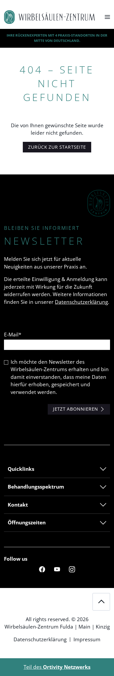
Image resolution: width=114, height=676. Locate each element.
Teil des (57, 667)
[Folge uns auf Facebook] (41, 569)
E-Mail (12, 334)
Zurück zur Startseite (57, 147)
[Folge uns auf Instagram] (71, 569)
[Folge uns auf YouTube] (57, 569)
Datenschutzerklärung (81, 302)
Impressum (86, 639)
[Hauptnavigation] (107, 17)
